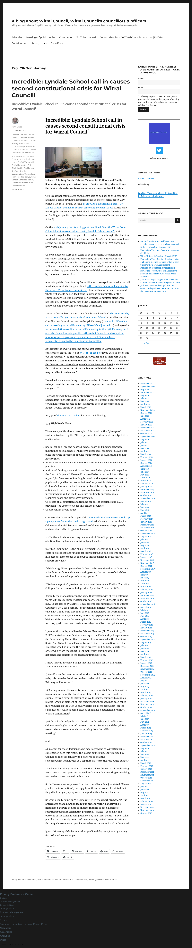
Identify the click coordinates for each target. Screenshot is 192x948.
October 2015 (146, 636)
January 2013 (146, 734)
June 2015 (144, 648)
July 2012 (144, 751)
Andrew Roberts (19, 156)
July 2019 (144, 504)
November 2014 (147, 669)
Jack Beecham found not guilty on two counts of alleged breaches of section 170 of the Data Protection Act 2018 (159, 288)
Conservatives (25, 143)
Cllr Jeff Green (24, 162)
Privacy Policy (40, 924)
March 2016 (145, 622)
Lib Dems (16, 152)
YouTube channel (86, 37)
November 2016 (147, 598)
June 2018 (144, 542)
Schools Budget (26, 180)
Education (24, 149)
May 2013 (144, 722)
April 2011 (144, 795)
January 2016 (146, 628)
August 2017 (145, 572)
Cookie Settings (7, 905)
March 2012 (145, 763)
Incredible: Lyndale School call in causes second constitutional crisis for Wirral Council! (71, 88)
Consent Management (10, 901)
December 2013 (147, 701)
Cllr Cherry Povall (19, 159)
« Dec (146, 343)
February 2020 (146, 483)
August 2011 (145, 784)
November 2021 (147, 431)
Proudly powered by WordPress (103, 880)
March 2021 (145, 454)
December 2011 (147, 772)
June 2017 (144, 578)
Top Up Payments (20, 183)
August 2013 (145, 713)
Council (15, 149)
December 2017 (147, 560)
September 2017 (147, 569)
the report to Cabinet (69, 415)
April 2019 (145, 513)
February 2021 (146, 457)
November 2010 (147, 810)
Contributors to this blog (25, 43)
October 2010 (146, 813)
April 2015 (144, 654)
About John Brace (53, 43)
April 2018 (144, 548)
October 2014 (146, 672)
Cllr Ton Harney (27, 168)
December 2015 (147, 631)
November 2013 (147, 704)
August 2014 (145, 678)
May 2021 (144, 448)
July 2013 (144, 716)
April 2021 (144, 451)
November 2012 (147, 739)
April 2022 (145, 419)
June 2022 (144, 416)
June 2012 (144, 754)
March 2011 (145, 798)
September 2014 (147, 675)
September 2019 (147, 498)
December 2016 (147, 595)
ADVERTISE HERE (146, 178)
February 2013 (146, 731)
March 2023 (145, 407)
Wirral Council (27, 152)
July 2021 (144, 442)
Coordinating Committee (23, 146)
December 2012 (147, 736)
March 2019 (145, 516)
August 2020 (146, 466)
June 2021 (144, 445)
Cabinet (15, 135)
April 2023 (145, 404)
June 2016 (144, 613)
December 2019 (147, 489)
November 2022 (147, 410)
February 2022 (146, 422)
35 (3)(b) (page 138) (91, 352)
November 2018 (147, 528)
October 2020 (146, 463)
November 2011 (147, 775)
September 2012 (147, 745)
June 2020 (144, 472)
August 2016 (146, 607)
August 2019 (146, 501)
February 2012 (146, 766)
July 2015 (144, 645)
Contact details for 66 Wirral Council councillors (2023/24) (131, 37)
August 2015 (145, 642)
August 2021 (145, 439)
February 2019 (146, 519)
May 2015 (144, 651)
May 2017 (144, 581)
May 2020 (144, 475)
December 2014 (147, 666)
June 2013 (144, 719)
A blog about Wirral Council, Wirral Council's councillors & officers (79, 21)
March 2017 (145, 586)
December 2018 (147, 525)
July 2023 (144, 398)
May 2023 (144, 401)
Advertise (17, 37)
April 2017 (144, 584)
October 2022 (146, 413)
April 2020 (145, 478)
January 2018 (146, 557)
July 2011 (144, 786)
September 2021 (147, 436)
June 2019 (144, 507)
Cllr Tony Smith (18, 171)
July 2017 (144, 575)
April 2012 (144, 760)
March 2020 (145, 481)
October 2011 (146, 778)
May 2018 (144, 545)
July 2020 (144, 469)
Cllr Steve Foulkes (20, 140)
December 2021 (147, 428)
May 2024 (144, 389)
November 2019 (147, 492)
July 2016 (144, 610)
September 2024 (147, 386)
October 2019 (146, 495)
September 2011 (147, 781)
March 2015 (145, 657)
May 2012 (144, 757)
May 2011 (144, 792)
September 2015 (147, 639)
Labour (33, 149)
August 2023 (146, 395)
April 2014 (144, 689)
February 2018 (146, 554)
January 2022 (146, 425)
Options (3, 898)
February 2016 (146, 625)
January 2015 (146, 663)
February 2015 (146, 660)
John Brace (17, 127)
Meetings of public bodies (40, 37)
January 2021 (146, 460)
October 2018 (146, 531)
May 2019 (144, 510)
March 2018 (145, 551)
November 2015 (147, 634)
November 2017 (147, 563)
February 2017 (146, 589)
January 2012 (146, 769)
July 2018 (144, 539)
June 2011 (144, 789)
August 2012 (145, 748)
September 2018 (147, 533)
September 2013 (147, 710)
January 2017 (146, 592)
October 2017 (146, 566)
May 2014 (144, 686)
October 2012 (146, 742)
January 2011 (146, 804)
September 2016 (147, 604)
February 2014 (146, 695)
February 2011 (146, 801)
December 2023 (147, 392)
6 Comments (17, 189)
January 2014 (146, 698)
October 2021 (146, 433)
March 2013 (145, 728)
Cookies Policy (80, 880)
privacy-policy (7, 908)
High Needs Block (20, 177)
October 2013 (146, 707)
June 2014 (144, 684)
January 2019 (146, 522)
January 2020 (146, 486)
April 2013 (144, 725)
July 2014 (144, 681)
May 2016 (144, 616)
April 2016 (145, 619)
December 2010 (147, 807)
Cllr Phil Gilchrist (26, 137)
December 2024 (147, 383)
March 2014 (145, 692)
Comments (65, 37)
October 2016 (146, 601)
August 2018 (145, 536)
